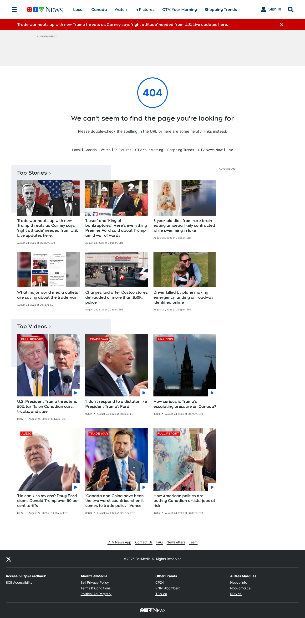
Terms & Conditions (96, 588)
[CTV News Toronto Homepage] (45, 9)
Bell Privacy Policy (95, 582)
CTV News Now (210, 150)
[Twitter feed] (8, 559)
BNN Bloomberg (168, 588)
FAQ (159, 542)
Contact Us (143, 542)
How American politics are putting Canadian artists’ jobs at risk (184, 501)
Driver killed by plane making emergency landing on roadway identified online (183, 297)
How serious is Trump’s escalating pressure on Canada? (184, 404)
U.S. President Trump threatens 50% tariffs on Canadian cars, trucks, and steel (47, 406)
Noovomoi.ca (240, 588)
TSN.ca (161, 594)
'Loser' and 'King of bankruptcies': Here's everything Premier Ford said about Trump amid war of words (116, 228)
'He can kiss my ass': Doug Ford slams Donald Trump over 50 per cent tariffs (48, 501)
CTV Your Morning (179, 9)
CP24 (159, 582)
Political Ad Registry (96, 594)
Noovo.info (238, 582)
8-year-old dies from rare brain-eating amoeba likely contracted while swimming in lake (184, 225)
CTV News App (119, 542)
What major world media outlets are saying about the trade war (47, 295)
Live (230, 150)
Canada (99, 9)
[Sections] (14, 9)
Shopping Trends (220, 9)
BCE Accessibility (19, 582)
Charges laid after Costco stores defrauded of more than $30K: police (116, 297)
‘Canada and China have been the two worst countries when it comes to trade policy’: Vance (114, 501)
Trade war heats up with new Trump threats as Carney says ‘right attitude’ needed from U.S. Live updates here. (47, 228)
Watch (121, 9)
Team (193, 542)
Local (78, 9)
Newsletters (176, 542)
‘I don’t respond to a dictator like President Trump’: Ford (116, 404)
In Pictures (144, 9)
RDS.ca (236, 594)
